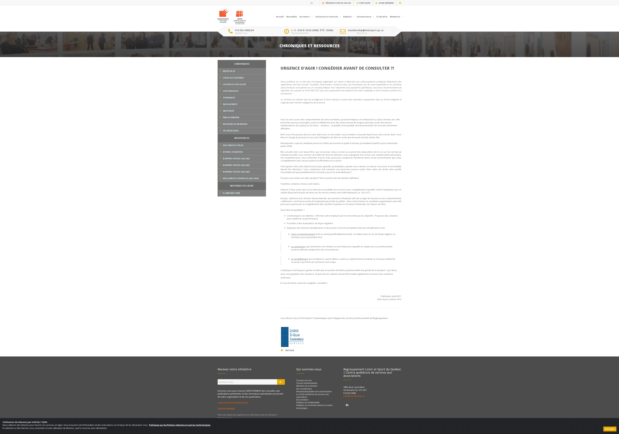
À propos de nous (304, 380)
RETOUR (289, 350)
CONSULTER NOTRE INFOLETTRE (233, 402)
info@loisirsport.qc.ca (353, 396)
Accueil (280, 16)
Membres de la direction (306, 386)
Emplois (347, 16)
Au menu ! (305, 16)
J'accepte (610, 429)
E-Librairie (381, 16)
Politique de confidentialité (307, 402)
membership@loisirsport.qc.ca (365, 30)
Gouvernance (364, 16)
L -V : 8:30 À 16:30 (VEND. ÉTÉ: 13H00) (312, 30)
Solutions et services (327, 16)
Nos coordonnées (304, 389)
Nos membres (302, 400)
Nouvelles (291, 16)
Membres (395, 16)
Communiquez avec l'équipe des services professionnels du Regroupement (350, 318)
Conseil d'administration (306, 383)
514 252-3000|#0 (244, 30)
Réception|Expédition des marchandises (314, 391)
